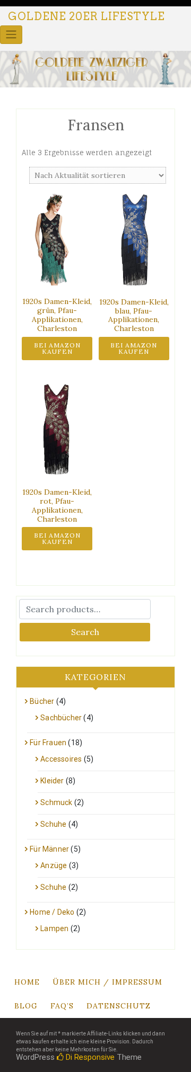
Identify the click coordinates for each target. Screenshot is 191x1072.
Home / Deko (52, 912)
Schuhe (53, 824)
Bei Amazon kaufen (57, 348)
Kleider (52, 780)
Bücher (42, 701)
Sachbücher (61, 717)
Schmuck (56, 802)
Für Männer (49, 849)
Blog (26, 1006)
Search (85, 632)
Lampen (54, 928)
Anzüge (53, 865)
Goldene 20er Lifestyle (86, 16)
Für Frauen (48, 742)
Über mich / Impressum (107, 982)
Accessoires (61, 759)
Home (27, 982)
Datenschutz (118, 1006)
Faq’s (62, 1006)
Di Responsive (89, 1057)
